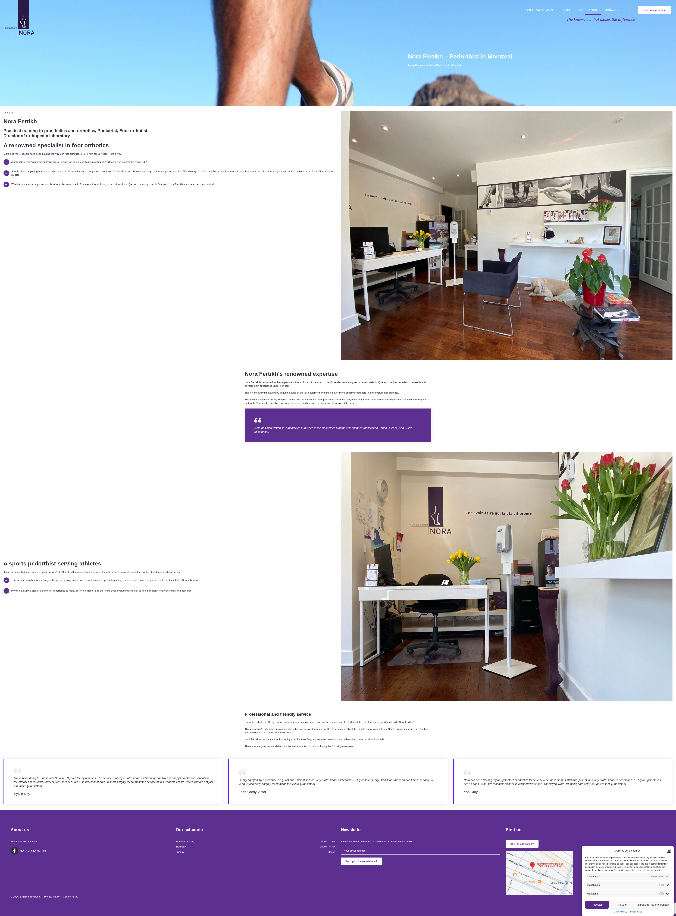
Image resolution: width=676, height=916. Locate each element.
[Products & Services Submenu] (556, 10)
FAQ (579, 10)
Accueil (412, 65)
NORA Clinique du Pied (33, 850)
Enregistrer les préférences (653, 904)
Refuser (622, 904)
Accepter (597, 904)
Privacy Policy (635, 912)
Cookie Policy (620, 912)
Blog (566, 10)
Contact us (612, 10)
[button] (669, 850)
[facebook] (14, 851)
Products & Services (538, 10)
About (593, 10)
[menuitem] (629, 10)
